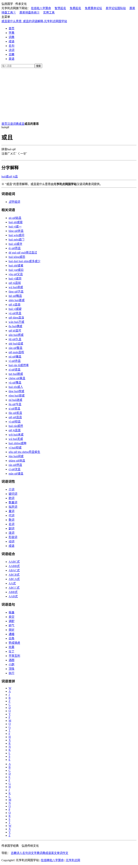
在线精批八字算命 (52, 860)
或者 (16, 265)
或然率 (19, 365)
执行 (11, 673)
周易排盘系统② (29, 12)
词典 (11, 37)
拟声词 (13, 506)
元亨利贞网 (73, 860)
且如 (15, 282)
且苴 (15, 430)
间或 (16, 456)
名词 (11, 524)
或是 (16, 222)
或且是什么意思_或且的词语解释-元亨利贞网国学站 (34, 21)
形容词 (13, 537)
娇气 (11, 625)
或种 (17, 443)
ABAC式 (14, 570)
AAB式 (13, 596)
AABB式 (14, 566)
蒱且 (15, 356)
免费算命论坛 (93, 8)
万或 (16, 321)
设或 (16, 343)
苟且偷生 (24, 451)
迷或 (15, 399)
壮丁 (11, 651)
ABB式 (13, 592)
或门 (16, 239)
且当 (16, 317)
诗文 (31, 853)
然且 (15, 464)
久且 (15, 339)
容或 (17, 395)
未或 (16, 434)
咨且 (14, 369)
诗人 (19, 853)
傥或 (16, 391)
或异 (15, 278)
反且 (15, 412)
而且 (15, 248)
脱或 (16, 373)
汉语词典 (13, 123)
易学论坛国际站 (116, 8)
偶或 (15, 326)
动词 (11, 541)
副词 (11, 528)
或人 (16, 386)
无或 (16, 438)
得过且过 (23, 252)
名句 (11, 45)
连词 (11, 532)
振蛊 (11, 612)
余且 (15, 313)
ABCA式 (14, 579)
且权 (16, 352)
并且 (16, 230)
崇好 (11, 629)
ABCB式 (14, 574)
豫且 (15, 382)
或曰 (16, 269)
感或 (16, 334)
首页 (11, 28)
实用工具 (49, 12)
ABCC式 (14, 587)
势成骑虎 (14, 642)
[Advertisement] (69, 94)
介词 (11, 489)
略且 (15, 295)
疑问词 (13, 493)
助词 (11, 498)
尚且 (17, 460)
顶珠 (11, 668)
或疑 (15, 308)
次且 (14, 469)
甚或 (17, 300)
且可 (15, 330)
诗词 (11, 50)
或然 (16, 425)
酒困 (11, 660)
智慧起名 (60, 8)
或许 (15, 243)
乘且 (17, 378)
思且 (14, 408)
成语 (11, 41)
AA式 (12, 583)
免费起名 (75, 8)
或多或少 (24, 261)
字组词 (14, 201)
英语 (11, 58)
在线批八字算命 (41, 8)
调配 (11, 621)
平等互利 (14, 655)
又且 (16, 274)
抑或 (15, 447)
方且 (16, 291)
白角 (11, 638)
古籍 (11, 54)
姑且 (15, 217)
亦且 (15, 360)
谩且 (16, 473)
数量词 (13, 502)
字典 (11, 32)
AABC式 (14, 561)
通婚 (11, 634)
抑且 (15, 421)
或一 (15, 226)
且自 (14, 304)
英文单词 (57, 853)
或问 (16, 235)
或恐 (17, 256)
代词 (11, 515)
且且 (15, 417)
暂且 (15, 347)
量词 (11, 511)
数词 (11, 519)
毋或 (16, 287)
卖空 (11, 616)
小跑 (11, 664)
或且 (21, 123)
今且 (15, 404)
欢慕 (11, 647)
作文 (65, 853)
